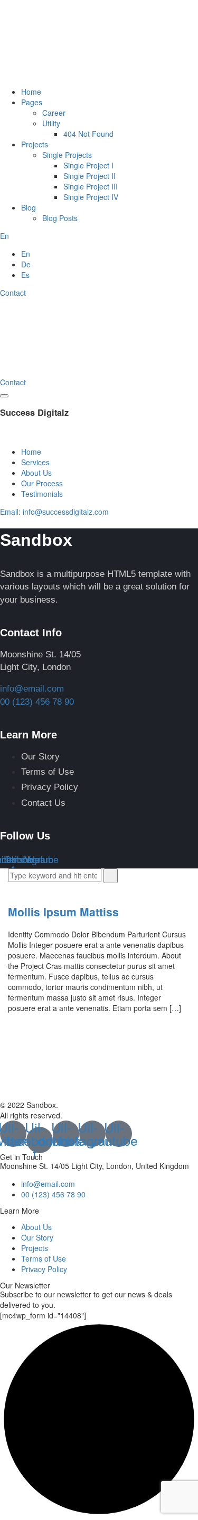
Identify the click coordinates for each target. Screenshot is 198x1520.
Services (35, 462)
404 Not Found (88, 133)
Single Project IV (90, 197)
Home (31, 91)
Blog (28, 207)
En (4, 236)
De (26, 264)
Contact (13, 292)
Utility (51, 123)
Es (25, 274)
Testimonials (42, 493)
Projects (34, 144)
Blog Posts (60, 218)
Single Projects (67, 154)
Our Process (42, 483)
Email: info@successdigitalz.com (54, 511)
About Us (36, 472)
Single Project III (90, 186)
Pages (31, 102)
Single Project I (88, 165)
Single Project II (89, 176)
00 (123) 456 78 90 (37, 702)
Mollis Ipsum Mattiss (63, 911)
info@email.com (32, 689)
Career (53, 112)
